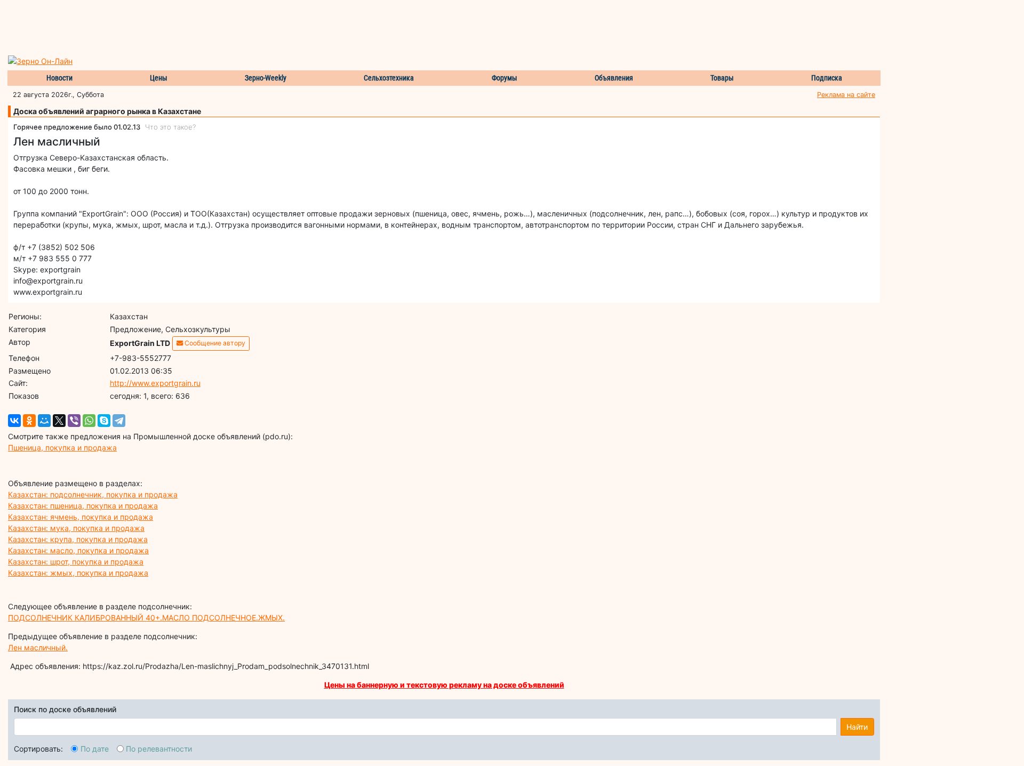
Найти (857, 726)
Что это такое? (170, 127)
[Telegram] (119, 420)
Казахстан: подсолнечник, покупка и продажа (93, 494)
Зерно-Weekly (265, 78)
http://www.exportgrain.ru (155, 383)
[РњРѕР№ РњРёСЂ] (44, 420)
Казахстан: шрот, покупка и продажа (75, 561)
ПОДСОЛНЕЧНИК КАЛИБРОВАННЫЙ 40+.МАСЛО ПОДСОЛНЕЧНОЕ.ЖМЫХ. (146, 617)
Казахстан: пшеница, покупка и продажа (83, 505)
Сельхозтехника (389, 78)
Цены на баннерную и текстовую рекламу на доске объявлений (444, 684)
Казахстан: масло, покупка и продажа (78, 550)
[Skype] (104, 420)
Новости (59, 78)
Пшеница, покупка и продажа (62, 447)
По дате (95, 748)
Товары (722, 78)
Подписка (826, 78)
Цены (158, 78)
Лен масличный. (38, 647)
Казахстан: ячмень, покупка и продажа (80, 516)
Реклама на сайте (846, 95)
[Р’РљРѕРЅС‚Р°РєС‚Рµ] (14, 420)
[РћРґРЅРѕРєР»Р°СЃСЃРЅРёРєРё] (29, 420)
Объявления (614, 78)
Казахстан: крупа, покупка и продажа (78, 539)
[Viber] (74, 420)
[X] (59, 420)
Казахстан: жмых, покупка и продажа (78, 572)
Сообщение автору (214, 343)
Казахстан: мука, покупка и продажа (76, 528)
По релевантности (159, 748)
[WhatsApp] (89, 420)
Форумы (504, 78)
